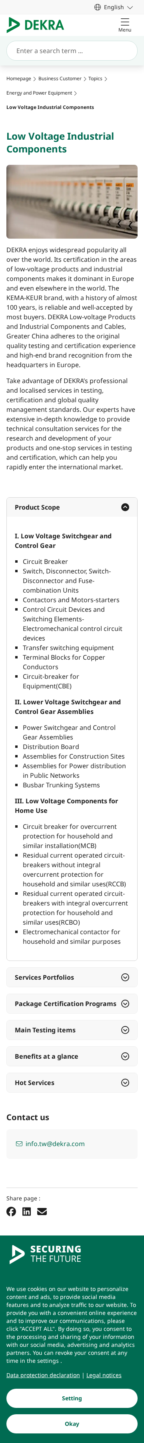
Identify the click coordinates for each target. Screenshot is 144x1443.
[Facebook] (11, 1211)
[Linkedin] (26, 1211)
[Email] (42, 1211)
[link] (114, 7)
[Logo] (38, 25)
